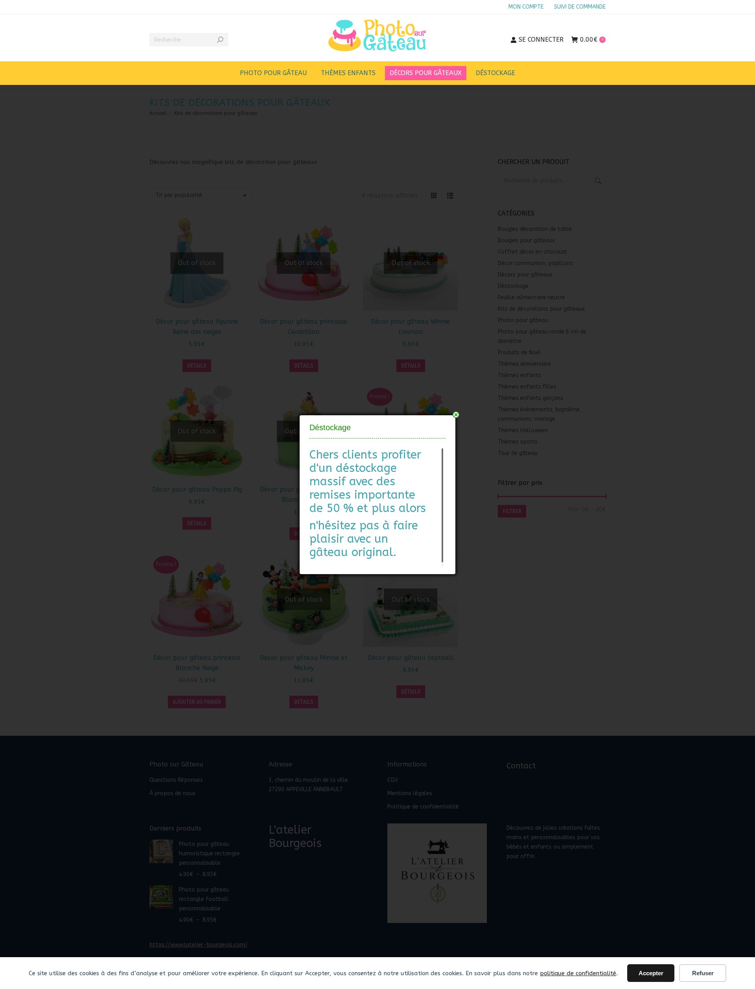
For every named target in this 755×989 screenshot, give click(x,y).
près (456, 414)
